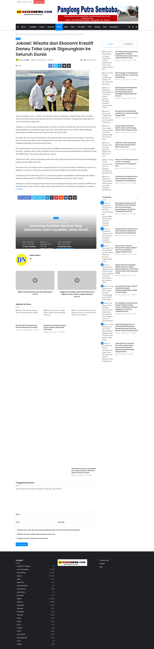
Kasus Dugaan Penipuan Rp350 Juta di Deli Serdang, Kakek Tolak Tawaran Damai (126, 128)
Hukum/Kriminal (22, 585)
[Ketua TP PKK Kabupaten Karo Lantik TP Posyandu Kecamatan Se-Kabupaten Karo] (108, 166)
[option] (56, 228)
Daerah (56, 218)
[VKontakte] (65, 197)
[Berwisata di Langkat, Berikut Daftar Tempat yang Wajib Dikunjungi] (56, 316)
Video (19, 641)
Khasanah (51, 27)
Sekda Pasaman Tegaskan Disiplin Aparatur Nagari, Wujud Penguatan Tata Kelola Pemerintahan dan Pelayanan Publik (126, 269)
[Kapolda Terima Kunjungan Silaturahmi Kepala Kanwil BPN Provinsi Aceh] (108, 149)
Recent (110, 44)
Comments (128, 44)
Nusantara (20, 605)
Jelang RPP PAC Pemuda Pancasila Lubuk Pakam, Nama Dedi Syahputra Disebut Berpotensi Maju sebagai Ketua (124, 347)
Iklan (101, 567)
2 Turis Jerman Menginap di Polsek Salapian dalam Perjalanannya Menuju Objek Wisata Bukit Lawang (56, 230)
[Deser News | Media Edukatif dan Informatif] (35, 12)
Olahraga (97, 27)
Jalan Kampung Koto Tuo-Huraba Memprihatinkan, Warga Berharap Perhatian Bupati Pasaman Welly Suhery (126, 327)
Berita (23, 27)
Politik (19, 621)
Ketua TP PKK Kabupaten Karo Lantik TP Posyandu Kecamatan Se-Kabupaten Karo (126, 163)
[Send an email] (27, 60)
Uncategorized (22, 638)
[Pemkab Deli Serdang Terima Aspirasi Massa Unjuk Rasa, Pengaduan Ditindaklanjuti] (108, 183)
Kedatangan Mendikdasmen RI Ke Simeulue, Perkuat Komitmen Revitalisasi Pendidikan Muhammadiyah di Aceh (126, 92)
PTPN (89, 27)
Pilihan (19, 618)
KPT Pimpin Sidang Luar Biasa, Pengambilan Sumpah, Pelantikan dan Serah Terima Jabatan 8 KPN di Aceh (126, 55)
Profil (104, 27)
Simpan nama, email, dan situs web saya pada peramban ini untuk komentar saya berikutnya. (48, 530)
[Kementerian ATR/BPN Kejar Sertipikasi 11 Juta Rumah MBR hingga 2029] (108, 116)
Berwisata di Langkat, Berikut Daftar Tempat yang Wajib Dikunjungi (55, 327)
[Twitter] (55, 66)
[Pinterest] (56, 197)
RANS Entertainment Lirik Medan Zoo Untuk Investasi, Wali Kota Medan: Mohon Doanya (84, 471)
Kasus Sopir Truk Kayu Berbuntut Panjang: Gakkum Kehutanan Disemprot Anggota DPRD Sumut (126, 249)
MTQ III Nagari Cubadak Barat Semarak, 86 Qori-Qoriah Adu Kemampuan (126, 75)
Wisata (59, 27)
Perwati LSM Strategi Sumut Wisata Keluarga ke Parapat (27, 326)
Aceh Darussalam (23, 569)
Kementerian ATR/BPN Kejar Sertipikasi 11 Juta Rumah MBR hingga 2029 (126, 113)
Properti (42, 27)
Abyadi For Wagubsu (24, 566)
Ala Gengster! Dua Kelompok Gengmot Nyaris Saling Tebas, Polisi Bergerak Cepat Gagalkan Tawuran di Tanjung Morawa (126, 307)
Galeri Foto (20, 582)
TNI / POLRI (81, 27)
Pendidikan (32, 27)
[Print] (69, 66)
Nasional (20, 602)
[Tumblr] (52, 197)
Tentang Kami (104, 560)
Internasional (113, 27)
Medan (19, 598)
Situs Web (61, 522)
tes (120, 34)
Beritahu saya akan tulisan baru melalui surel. (32, 538)
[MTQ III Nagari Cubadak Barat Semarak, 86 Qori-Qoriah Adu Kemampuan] (108, 78)
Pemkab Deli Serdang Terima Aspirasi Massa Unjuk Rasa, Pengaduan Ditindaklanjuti (126, 178)
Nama (18, 514)
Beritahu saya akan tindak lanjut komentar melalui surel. (36, 534)
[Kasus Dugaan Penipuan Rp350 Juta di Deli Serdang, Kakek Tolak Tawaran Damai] (108, 132)
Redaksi (102, 563)
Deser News (23, 60)
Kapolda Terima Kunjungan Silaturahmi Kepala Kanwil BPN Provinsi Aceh (125, 145)
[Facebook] (50, 66)
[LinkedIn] (60, 66)
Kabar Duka (21, 592)
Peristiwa (20, 615)
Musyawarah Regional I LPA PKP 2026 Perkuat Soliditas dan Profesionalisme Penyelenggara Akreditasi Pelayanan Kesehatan (125, 207)
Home (19, 34)
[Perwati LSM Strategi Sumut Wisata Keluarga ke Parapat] (28, 316)
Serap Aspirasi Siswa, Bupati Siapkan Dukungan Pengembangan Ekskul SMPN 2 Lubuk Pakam (126, 289)
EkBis (66, 27)
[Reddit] (61, 197)
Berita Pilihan (21, 572)
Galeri (72, 27)
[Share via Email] (64, 66)
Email (17, 522)
